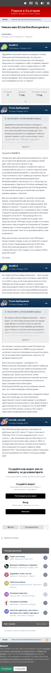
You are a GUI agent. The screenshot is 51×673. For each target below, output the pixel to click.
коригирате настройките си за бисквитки (16, 659)
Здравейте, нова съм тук (21, 573)
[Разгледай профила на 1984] (6, 557)
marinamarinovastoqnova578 (21, 585)
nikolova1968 (15, 596)
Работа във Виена (17, 582)
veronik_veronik (17, 420)
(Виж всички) (41, 624)
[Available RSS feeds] (47, 639)
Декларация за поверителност (23, 651)
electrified (13, 568)
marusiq (13, 615)
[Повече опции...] (46, 47)
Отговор (18, 111)
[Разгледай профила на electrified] (6, 566)
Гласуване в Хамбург (19, 602)
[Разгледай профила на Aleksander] (6, 603)
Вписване (25, 512)
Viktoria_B (13, 576)
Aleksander (14, 604)
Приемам (7, 669)
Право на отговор (17, 556)
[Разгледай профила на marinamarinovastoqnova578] (6, 583)
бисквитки (30, 654)
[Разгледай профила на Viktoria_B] (6, 574)
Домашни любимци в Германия (23, 565)
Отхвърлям (20, 669)
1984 (11, 559)
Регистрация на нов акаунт (25, 496)
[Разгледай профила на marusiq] (6, 611)
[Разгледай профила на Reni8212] (4, 46)
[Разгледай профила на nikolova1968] (6, 594)
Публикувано (20, 48)
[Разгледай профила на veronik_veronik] (4, 421)
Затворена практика (18, 593)
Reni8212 (7, 34)
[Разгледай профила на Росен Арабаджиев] (4, 109)
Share (11, 527)
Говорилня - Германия (23, 37)
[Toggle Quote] (6, 118)
